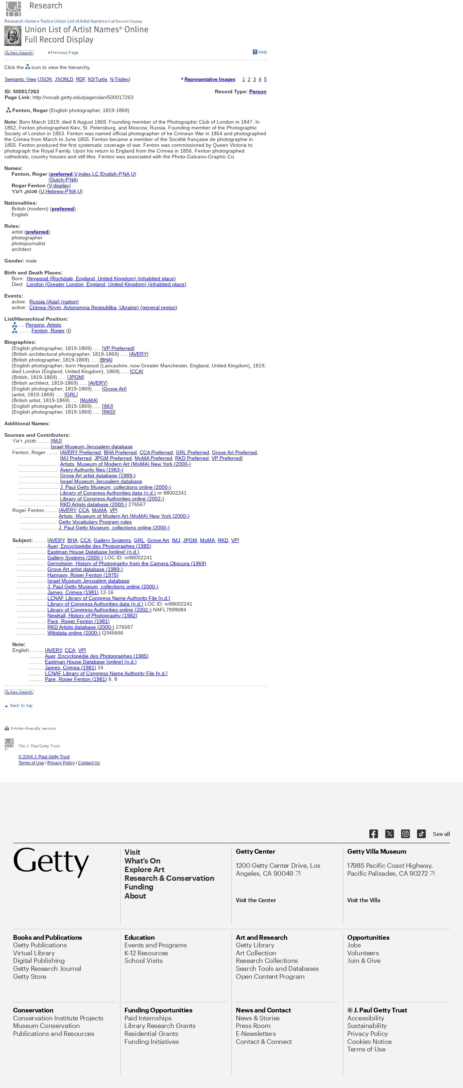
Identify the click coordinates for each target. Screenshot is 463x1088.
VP (113, 510)
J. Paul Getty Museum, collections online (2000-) (115, 487)
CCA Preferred (156, 452)
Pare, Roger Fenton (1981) (78, 621)
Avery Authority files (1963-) (91, 470)
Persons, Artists (43, 325)
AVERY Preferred (81, 452)
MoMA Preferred (153, 458)
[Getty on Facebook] (373, 834)
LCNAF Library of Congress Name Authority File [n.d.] (108, 598)
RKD (108, 412)
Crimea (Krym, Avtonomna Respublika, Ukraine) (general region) (103, 307)
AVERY (139, 354)
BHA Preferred (120, 452)
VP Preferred (118, 348)
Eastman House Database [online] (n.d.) (93, 552)
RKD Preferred (192, 458)
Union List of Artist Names (79, 21)
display (61, 185)
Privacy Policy (61, 762)
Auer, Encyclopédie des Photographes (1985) (99, 546)
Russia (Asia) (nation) (54, 301)
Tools (45, 21)
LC (95, 174)
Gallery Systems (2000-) (75, 557)
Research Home (21, 21)
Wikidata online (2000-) (74, 633)
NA (126, 174)
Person (258, 91)
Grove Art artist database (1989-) (98, 475)
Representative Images (209, 79)
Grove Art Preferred (234, 452)
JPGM (76, 377)
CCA (136, 371)
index (84, 174)
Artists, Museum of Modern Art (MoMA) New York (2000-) (125, 464)
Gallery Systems (112, 540)
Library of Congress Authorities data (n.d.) (108, 493)
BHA (106, 360)
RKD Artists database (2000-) (93, 504)
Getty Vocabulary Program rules (95, 522)
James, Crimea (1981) (73, 592)
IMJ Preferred (76, 458)
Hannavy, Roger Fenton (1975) (83, 575)
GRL (71, 394)
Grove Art (114, 389)
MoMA (88, 400)
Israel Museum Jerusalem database (92, 446)
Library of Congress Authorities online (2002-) (112, 499)
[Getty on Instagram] (405, 834)
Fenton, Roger (48, 330)
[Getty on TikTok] (421, 834)
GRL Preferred (192, 452)
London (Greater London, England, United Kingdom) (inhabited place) (106, 284)
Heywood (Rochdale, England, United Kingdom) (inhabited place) (101, 278)
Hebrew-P (57, 191)
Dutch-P (59, 180)
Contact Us (89, 762)
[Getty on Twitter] (389, 834)
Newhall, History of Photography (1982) (92, 615)
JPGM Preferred (113, 458)
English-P (110, 174)
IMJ (107, 406)
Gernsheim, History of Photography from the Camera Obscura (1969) (126, 563)
